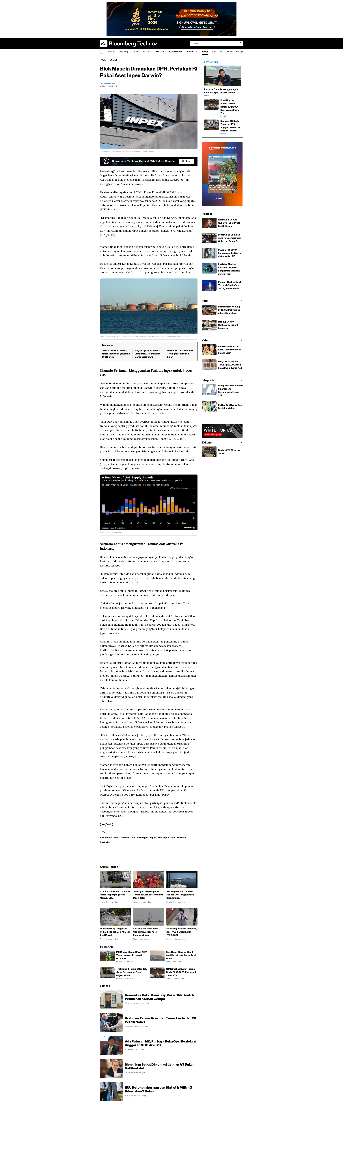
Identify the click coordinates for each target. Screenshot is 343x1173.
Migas (153, 838)
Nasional (147, 52)
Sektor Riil (217, 52)
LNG (133, 838)
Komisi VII (181, 838)
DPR (172, 838)
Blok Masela (106, 838)
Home (103, 60)
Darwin (125, 838)
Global (136, 52)
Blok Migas (163, 838)
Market (111, 52)
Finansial (160, 52)
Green (229, 52)
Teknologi (123, 52)
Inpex (117, 838)
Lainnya (239, 52)
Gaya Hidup (192, 52)
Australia (105, 842)
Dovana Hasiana (107, 83)
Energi (205, 52)
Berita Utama (211, 62)
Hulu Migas (142, 838)
